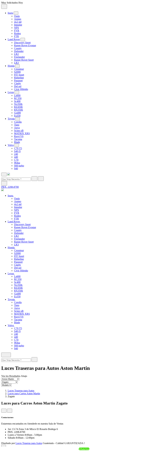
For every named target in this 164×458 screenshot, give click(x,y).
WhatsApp (84, 449)
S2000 (17, 72)
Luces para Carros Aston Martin (24, 393)
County (18, 48)
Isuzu (10, 13)
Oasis (17, 16)
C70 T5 (18, 148)
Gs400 (17, 112)
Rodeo (17, 33)
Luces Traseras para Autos (21, 390)
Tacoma (18, 139)
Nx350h (18, 104)
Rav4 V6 (18, 136)
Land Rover (14, 39)
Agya (17, 127)
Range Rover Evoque (25, 45)
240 (16, 154)
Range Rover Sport (24, 59)
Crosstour (19, 69)
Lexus (11, 92)
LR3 (16, 62)
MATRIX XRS (22, 133)
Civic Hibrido (21, 89)
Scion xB (19, 130)
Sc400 (17, 101)
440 (16, 157)
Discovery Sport (22, 42)
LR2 (16, 54)
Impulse (18, 24)
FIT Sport (19, 74)
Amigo (17, 19)
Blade (17, 142)
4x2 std (17, 22)
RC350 (17, 98)
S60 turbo (19, 165)
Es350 (17, 115)
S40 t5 (17, 151)
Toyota (11, 118)
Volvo (11, 145)
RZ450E (18, 107)
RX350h (18, 109)
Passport (18, 80)
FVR (16, 30)
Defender (19, 51)
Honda (11, 65)
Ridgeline (19, 77)
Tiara (16, 124)
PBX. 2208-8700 (10, 187)
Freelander (19, 57)
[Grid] (3, 411)
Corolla (18, 122)
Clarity (17, 83)
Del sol (17, 86)
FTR (16, 36)
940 (16, 168)
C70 (16, 159)
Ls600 (17, 95)
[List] (9, 411)
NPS (16, 27)
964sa (17, 162)
